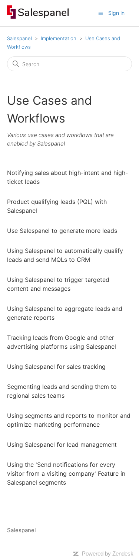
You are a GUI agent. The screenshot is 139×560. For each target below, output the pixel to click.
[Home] (38, 16)
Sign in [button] (116, 13)
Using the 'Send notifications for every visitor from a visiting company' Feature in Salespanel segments (66, 473)
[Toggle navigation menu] (100, 13)
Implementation (58, 38)
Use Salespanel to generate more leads (62, 230)
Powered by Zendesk (107, 553)
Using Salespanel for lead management (62, 444)
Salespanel (19, 38)
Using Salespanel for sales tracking (56, 366)
